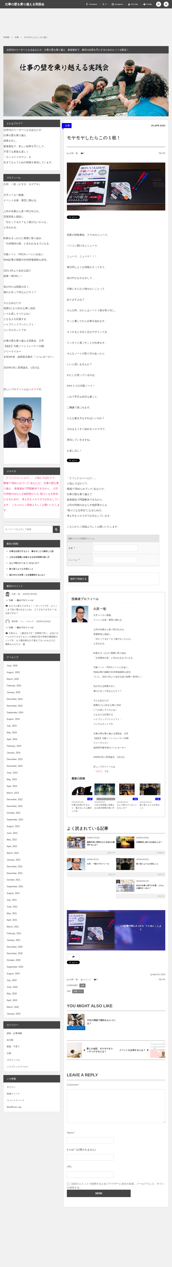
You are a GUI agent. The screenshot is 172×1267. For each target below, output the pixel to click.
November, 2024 (15, 706)
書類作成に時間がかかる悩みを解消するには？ (101, 843)
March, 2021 (13, 926)
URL (69, 1166)
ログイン (11, 1087)
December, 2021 (15, 866)
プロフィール (13, 1060)
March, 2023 (13, 793)
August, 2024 (13, 719)
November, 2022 (15, 806)
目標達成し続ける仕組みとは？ (149, 842)
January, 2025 (13, 692)
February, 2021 (14, 933)
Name (70, 1132)
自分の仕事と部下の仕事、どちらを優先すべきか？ (150, 886)
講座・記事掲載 (14, 1033)
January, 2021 (13, 940)
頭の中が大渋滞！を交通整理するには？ (27, 575)
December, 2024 (15, 699)
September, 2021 (15, 886)
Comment (72, 1084)
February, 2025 (14, 685)
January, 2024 (13, 752)
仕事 (67, 125)
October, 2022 (13, 813)
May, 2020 (12, 993)
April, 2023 (12, 786)
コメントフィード (15, 1100)
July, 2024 (12, 726)
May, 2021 (12, 913)
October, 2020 (13, 960)
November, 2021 (15, 873)
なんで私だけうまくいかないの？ (127, 806)
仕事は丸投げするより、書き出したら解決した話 (82, 808)
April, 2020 (12, 1000)
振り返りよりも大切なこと (150, 806)
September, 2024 (15, 712)
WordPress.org (14, 1107)
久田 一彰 (73, 153)
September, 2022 (15, 819)
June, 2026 (12, 665)
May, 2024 (12, 732)
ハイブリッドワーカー (105, 799)
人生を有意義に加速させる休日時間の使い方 (104, 806)
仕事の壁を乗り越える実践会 (24, 4)
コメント (87, 979)
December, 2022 (15, 799)
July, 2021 (12, 900)
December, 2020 (15, 947)
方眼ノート (78, 991)
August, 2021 (13, 893)
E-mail (70, 1149)
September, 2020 (15, 967)
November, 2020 (15, 953)
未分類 (10, 1040)
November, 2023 (15, 766)
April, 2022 (12, 846)
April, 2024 (12, 739)
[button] (158, 4)
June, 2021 (12, 906)
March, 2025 (13, 679)
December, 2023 (15, 759)
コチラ (32, 389)
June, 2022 (12, 833)
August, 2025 (13, 672)
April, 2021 (12, 920)
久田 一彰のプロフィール (98, 864)
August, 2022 (13, 826)
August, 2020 (13, 973)
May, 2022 (12, 839)
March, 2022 (13, 853)
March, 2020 (13, 1007)
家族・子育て (13, 1046)
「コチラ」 (98, 771)
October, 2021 (13, 880)
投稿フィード (13, 1094)
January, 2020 (13, 1013)
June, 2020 (12, 987)
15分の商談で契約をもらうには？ (101, 1022)
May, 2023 (12, 779)
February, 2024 (14, 746)
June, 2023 (12, 772)
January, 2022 (13, 860)
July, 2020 (12, 980)
